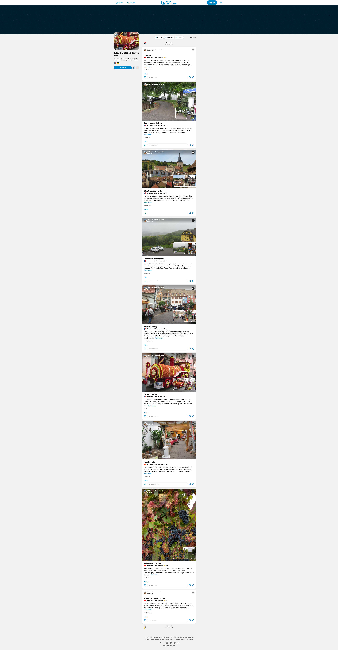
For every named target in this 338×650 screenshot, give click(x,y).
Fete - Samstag (150, 326)
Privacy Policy (159, 639)
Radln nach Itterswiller (154, 258)
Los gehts (148, 55)
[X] (179, 643)
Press (147, 639)
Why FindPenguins (176, 637)
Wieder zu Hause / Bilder (154, 598)
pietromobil (150, 50)
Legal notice (189, 639)
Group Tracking (188, 637)
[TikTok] (175, 643)
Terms (152, 639)
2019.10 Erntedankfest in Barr (126, 54)
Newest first (193, 37)
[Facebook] (171, 643)
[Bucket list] (137, 67)
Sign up (212, 2)
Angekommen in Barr (153, 123)
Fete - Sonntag (150, 394)
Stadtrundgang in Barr (153, 191)
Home (161, 637)
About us (166, 637)
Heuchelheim (149, 462)
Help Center (180, 639)
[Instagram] (167, 643)
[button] (221, 2)
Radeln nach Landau (152, 563)
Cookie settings (170, 639)
